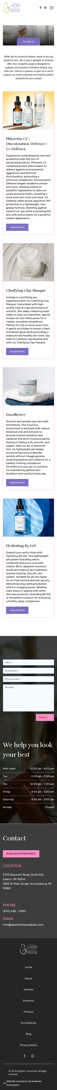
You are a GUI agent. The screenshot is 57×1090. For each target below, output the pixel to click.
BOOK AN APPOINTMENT (21, 853)
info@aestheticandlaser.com (23, 924)
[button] (51, 7)
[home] (11, 7)
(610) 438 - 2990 (14, 911)
